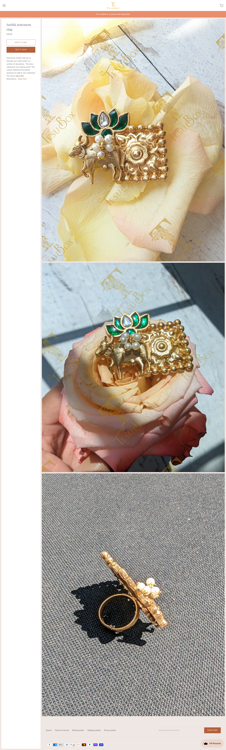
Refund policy (78, 730)
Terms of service (62, 730)
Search (49, 730)
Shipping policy (94, 730)
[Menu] (4, 5)
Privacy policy (110, 730)
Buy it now (21, 49)
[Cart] (221, 5)
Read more (22, 79)
